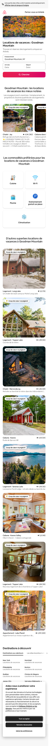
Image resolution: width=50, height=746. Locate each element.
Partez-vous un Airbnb (34, 12)
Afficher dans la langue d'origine (17, 5)
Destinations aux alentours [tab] (13, 653)
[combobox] (24, 59)
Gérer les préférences (24, 731)
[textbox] (13, 67)
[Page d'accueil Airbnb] (4, 12)
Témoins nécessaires (24, 725)
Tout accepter (24, 719)
